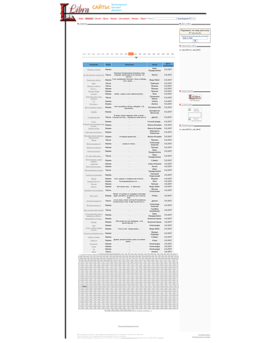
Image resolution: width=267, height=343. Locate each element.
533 (118, 300)
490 (138, 295)
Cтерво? (94, 94)
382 (135, 54)
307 (176, 278)
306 (172, 278)
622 (88, 308)
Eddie (94, 252)
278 (155, 276)
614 (155, 306)
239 (92, 274)
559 (126, 302)
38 (112, 256)
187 (176, 267)
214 (88, 271)
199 (126, 269)
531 (109, 300)
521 (168, 297)
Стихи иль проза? (93, 151)
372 (89, 54)
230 (155, 271)
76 (135, 258)
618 (172, 306)
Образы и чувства (93, 69)
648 (123, 310)
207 (159, 269)
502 (88, 297)
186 (172, 267)
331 (176, 280)
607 (126, 306)
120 (97, 263)
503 (92, 297)
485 (118, 295)
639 (159, 308)
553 (101, 302)
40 (119, 256)
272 (130, 276)
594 (172, 304)
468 (147, 293)
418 (138, 289)
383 (140, 54)
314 (105, 280)
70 (115, 258)
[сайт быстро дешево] (110, 11)
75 (132, 258)
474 (172, 293)
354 (172, 282)
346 (138, 282)
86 (167, 258)
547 (176, 300)
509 (118, 297)
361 (101, 284)
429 (84, 291)
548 (80, 302)
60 (83, 258)
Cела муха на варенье (94, 175)
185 (168, 267)
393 (135, 287)
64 (96, 258)
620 (80, 308)
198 (122, 269)
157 (151, 265)
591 (159, 304)
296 (130, 278)
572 (80, 304)
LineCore (160, 338)
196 (113, 269)
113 (167, 261)
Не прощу (93, 244)
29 (83, 256)
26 (173, 254)
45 (135, 256)
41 (122, 256)
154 (138, 265)
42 (125, 256)
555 (109, 302)
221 (118, 271)
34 (99, 256)
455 (92, 293)
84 (161, 258)
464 (130, 293)
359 (92, 284)
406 (88, 289)
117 (84, 263)
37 (109, 256)
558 (122, 302)
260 (80, 276)
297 (134, 278)
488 (130, 295)
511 (126, 297)
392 (130, 287)
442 (138, 291)
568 (163, 302)
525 (84, 300)
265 (101, 276)
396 (147, 287)
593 (168, 304)
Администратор (204, 335)
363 (109, 284)
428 (80, 291)
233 (168, 271)
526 (88, 300)
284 (80, 278)
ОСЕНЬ (94, 112)
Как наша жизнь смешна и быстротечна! (93, 136)
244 (113, 274)
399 (160, 287)
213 (84, 271)
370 (138, 284)
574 (88, 304)
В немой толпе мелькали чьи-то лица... (94, 125)
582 (122, 304)
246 (122, 274)
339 (109, 282)
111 (159, 261)
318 (122, 280)
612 (147, 306)
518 (155, 297)
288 (97, 278)
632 (130, 308)
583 (126, 304)
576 (97, 304)
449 (168, 291)
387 (158, 54)
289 (101, 278)
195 (109, 269)
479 (92, 295)
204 (147, 269)
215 (92, 271)
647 (119, 310)
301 (151, 278)
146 (105, 265)
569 (168, 302)
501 (84, 297)
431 (92, 291)
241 (101, 274)
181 (151, 267)
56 (171, 256)
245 (118, 274)
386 (154, 54)
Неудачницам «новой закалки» (94, 160)
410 (105, 289)
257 (168, 274)
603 (109, 306)
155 (143, 265)
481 (101, 295)
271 (126, 276)
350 (155, 282)
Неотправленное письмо (94, 170)
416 (130, 289)
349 (151, 282)
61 (86, 258)
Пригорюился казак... (94, 166)
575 (92, 304)
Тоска (94, 246)
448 (163, 291)
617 (168, 306)
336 (97, 282)
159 (159, 265)
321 (134, 280)
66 (102, 258)
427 (176, 289)
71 (119, 258)
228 (147, 271)
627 (109, 308)
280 (163, 276)
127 (126, 263)
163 (176, 265)
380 (126, 54)
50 (151, 256)
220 (113, 271)
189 (84, 269)
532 (113, 300)
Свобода (94, 240)
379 (121, 54)
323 (143, 280)
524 (80, 300)
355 (176, 282)
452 (80, 293)
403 (176, 287)
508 (113, 297)
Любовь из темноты (94, 147)
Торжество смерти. (94, 80)
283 (176, 276)
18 (147, 254)
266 (105, 276)
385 (149, 54)
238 (88, 274)
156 (147, 265)
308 (80, 280)
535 (126, 300)
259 (176, 274)
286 (88, 278)
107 (142, 261)
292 (113, 278)
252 (147, 274)
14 (134, 254)
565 (151, 302)
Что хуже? (94, 196)
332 (80, 282)
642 (172, 308)
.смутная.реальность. (94, 201)
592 (163, 304)
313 (101, 280)
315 (109, 280)
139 (176, 263)
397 (151, 287)
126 (122, 263)
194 (105, 269)
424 (163, 289)
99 (109, 261)
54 (164, 256)
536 (130, 300)
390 (172, 54)
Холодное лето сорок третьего (94, 97)
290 (105, 278)
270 (122, 276)
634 (138, 308)
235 (176, 271)
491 (143, 295)
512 (130, 297)
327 (159, 280)
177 (134, 267)
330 (172, 280)
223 (126, 271)
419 (143, 289)
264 (97, 276)
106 (138, 261)
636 (147, 308)
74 (128, 258)
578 (105, 304)
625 (101, 308)
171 (109, 267)
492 (147, 295)
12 (127, 254)
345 (134, 282)
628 (113, 308)
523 (176, 297)
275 (143, 276)
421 (151, 289)
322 (138, 280)
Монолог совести (93, 86)
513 (134, 297)
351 (159, 282)
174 (122, 267)
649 (127, 310)
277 (151, 276)
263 (92, 276)
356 (80, 284)
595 (176, 304)
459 (109, 293)
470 (155, 293)
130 (138, 263)
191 (92, 269)
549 (84, 302)
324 (147, 280)
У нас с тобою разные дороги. (94, 229)
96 (100, 261)
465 (134, 293)
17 (144, 254)
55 (167, 256)
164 (80, 267)
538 (138, 300)
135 (159, 263)
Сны (93, 225)
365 (118, 284)
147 (109, 265)
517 (151, 297)
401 (168, 287)
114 (171, 261)
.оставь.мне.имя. (94, 117)
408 (97, 289)
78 (141, 258)
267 (109, 276)
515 (143, 297)
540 (147, 300)
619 (176, 306)
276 (147, 276)
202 (138, 269)
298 (138, 278)
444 (147, 291)
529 (101, 300)
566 (155, 302)
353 (168, 282)
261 (84, 276)
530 (105, 300)
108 (146, 261)
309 (84, 280)
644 (106, 310)
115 (175, 261)
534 (122, 300)
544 (163, 300)
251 (143, 274)
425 (168, 289)
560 (130, 302)
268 (113, 276)
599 (92, 306)
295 (126, 278)
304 (163, 278)
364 (113, 284)
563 (143, 302)
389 (167, 54)
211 (176, 269)
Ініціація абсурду (93, 181)
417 (134, 289)
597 (84, 306)
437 (118, 291)
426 (172, 289)
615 (159, 306)
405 (84, 289)
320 (130, 280)
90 (80, 261)
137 (168, 263)
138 (172, 263)
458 (105, 293)
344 (130, 282)
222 (122, 271)
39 (115, 256)
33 (96, 256)
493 (151, 295)
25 (170, 254)
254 (155, 274)
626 (105, 308)
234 (172, 271)
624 (97, 308)
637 (151, 308)
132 (147, 263)
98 (106, 261)
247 (126, 274)
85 (164, 258)
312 (97, 280)
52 (158, 256)
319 (126, 280)
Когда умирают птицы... (94, 107)
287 (92, 278)
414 (122, 289)
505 (101, 297)
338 (105, 282)
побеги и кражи (94, 237)
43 (128, 256)
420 (147, 289)
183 (159, 267)
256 (163, 274)
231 (159, 271)
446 (155, 291)
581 (118, 304)
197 (118, 269)
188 (80, 269)
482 (105, 295)
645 (110, 310)
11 (124, 254)
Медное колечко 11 (94, 205)
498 (172, 295)
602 (105, 306)
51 (154, 256)
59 (80, 258)
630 (122, 308)
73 (125, 258)
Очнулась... (94, 104)
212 (80, 271)
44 (132, 256)
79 (145, 258)
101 (117, 261)
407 (92, 289)
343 (126, 282)
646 (115, 310)
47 (141, 256)
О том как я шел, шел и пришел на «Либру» (93, 215)
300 (147, 278)
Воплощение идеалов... (93, 219)
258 (172, 274)
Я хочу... (94, 89)
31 (89, 256)
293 (118, 278)
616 (163, 306)
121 (101, 263)
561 (134, 302)
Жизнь (93, 140)
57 (174, 256)
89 (177, 258)
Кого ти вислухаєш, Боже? (94, 210)
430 (88, 291)
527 (92, 300)
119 (92, 263)
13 (131, 254)
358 (88, 284)
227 (143, 271)
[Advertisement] (128, 36)
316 (113, 280)
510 (122, 297)
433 (101, 291)
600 (97, 306)
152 (130, 265)
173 (118, 267)
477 (84, 295)
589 (151, 304)
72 (122, 258)
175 (126, 267)
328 (163, 280)
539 (143, 300)
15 (137, 254)
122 (105, 263)
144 (97, 265)
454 (88, 293)
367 (126, 284)
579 (109, 304)
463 (126, 293)
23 (163, 254)
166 (88, 267)
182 (155, 267)
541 (151, 300)
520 (163, 297)
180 (147, 267)
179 (143, 267)
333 (84, 282)
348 (147, 282)
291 (109, 278)
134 (155, 263)
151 (126, 265)
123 (109, 263)
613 (151, 306)
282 (172, 276)
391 (126, 287)
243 (109, 274)
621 (84, 308)
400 (164, 287)
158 (155, 265)
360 (97, 284)
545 (168, 300)
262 (88, 276)
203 (143, 269)
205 (151, 269)
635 (143, 308)
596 (80, 306)
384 (144, 54)
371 (84, 54)
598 (88, 306)
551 (92, 302)
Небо (94, 83)
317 (118, 280)
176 (130, 267)
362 (105, 284)
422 (155, 289)
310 (88, 280)
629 (118, 308)
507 (109, 297)
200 (130, 269)
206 (155, 269)
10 (121, 254)
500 (80, 297)
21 (157, 254)
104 (130, 261)
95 (96, 261)
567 (159, 302)
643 (176, 308)
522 (172, 297)
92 (87, 261)
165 (84, 267)
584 (130, 304)
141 (84, 265)
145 (101, 265)
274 (138, 276)
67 (106, 258)
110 (155, 261)
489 (134, 295)
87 (171, 258)
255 (159, 274)
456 (97, 293)
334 (88, 282)
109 (150, 261)
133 (151, 263)
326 (155, 280)
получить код (195, 100)
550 (88, 302)
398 (156, 287)
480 (97, 295)
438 (122, 291)
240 (97, 274)
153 (134, 265)
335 (92, 282)
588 (147, 304)
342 (122, 282)
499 (176, 295)
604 (113, 306)
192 (97, 269)
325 (151, 280)
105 (134, 261)
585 (134, 304)
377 (112, 54)
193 (101, 269)
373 (93, 54)
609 (134, 306)
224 (130, 271)
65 (99, 258)
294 (122, 278)
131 (143, 263)
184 (163, 267)
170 (105, 267)
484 (113, 295)
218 (105, 271)
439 (126, 291)
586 (138, 304)
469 (151, 293)
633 (134, 308)
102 (121, 261)
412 (113, 289)
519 (159, 297)
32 (93, 256)
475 (176, 293)
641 (168, 308)
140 (80, 265)
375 (103, 54)
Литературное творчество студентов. (195, 36)
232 (163, 271)
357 (84, 284)
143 (92, 265)
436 (113, 291)
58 (177, 256)
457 (101, 293)
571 (176, 302)
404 (80, 289)
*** (93, 101)
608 (130, 306)
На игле (94, 184)
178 (138, 267)
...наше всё (94, 164)
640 (163, 308)
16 (140, 254)
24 (166, 254)
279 (159, 276)
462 (122, 293)
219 (109, 271)
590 (155, 304)
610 (138, 306)
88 (174, 258)
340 (113, 282)
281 (168, 276)
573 (84, 304)
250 (138, 274)
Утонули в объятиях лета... (94, 233)
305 (168, 278)
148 (113, 265)
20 (153, 254)
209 (168, 269)
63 (93, 258)
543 (159, 300)
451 (176, 291)
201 (134, 269)
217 (101, 271)
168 (97, 267)
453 (84, 293)
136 (163, 263)
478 (88, 295)
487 (126, 295)
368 (130, 284)
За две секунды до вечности (93, 75)
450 (172, 291)
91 (84, 261)
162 (172, 265)
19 (150, 254)
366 (122, 284)
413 (118, 289)
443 (143, 291)
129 (134, 263)
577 (101, 304)
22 (160, 254)
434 (105, 291)
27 (176, 254)
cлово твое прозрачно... (94, 132)
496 (163, 295)
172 (113, 267)
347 (143, 282)
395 (143, 287)
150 (122, 265)
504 (97, 297)
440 (130, 291)
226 (138, 271)
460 (113, 293)
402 (172, 287)
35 (102, 256)
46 (138, 256)
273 (134, 276)
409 (101, 289)
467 (143, 293)
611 (143, 306)
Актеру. (94, 187)
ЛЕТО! (93, 179)
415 (126, 289)
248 (130, 274)
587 (143, 304)
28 (80, 256)
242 (105, 274)
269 (118, 276)
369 (134, 284)
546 (172, 300)
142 (88, 265)
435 (109, 291)
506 (105, 297)
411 (109, 289)
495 (159, 295)
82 (154, 258)
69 (112, 258)
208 (163, 269)
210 (172, 269)
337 (101, 282)
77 (138, 258)
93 (90, 261)
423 (159, 289)
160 (163, 265)
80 (148, 258)
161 (168, 265)
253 (151, 274)
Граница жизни (93, 128)
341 (118, 282)
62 (89, 258)
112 (163, 261)
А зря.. (93, 122)
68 (109, 258)
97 (103, 261)
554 (105, 302)
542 (155, 300)
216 (97, 271)
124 (113, 263)
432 (97, 291)
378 (116, 54)
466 (138, 293)
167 (92, 267)
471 (159, 293)
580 (113, 304)
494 (155, 295)
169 (101, 267)
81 (151, 258)
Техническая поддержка (201, 337)
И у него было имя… (94, 156)
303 (159, 278)
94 (93, 261)
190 (88, 269)
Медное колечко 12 (94, 144)
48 (145, 256)
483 (109, 295)
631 (126, 308)
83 (158, 258)
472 (163, 293)
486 (122, 295)
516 (147, 297)
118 (88, 263)
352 (163, 282)
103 (125, 261)
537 (134, 300)
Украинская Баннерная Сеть (128, 326)
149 (118, 265)
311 (92, 280)
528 (97, 300)
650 (131, 310)
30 (86, 256)
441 (134, 291)
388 (163, 54)
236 (80, 274)
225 (134, 271)
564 (147, 302)
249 (134, 274)
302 (155, 278)
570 (172, 302)
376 (107, 54)
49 (148, 256)
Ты (94, 249)
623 (92, 308)
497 (168, 295)
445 (151, 291)
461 (118, 293)
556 (113, 302)
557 (118, 302)
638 (155, 308)
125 (118, 263)
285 (84, 278)
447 (159, 291)
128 (130, 263)
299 (143, 278)
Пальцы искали (93, 91)
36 (106, 256)
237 (84, 274)
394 (139, 287)
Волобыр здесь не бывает (94, 190)
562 (138, 302)
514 (138, 297)
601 (101, 306)
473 (168, 293)
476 (80, 295)
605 (118, 306)
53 (161, 256)
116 (80, 263)
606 (122, 306)
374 (98, 54)
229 (151, 271)
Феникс (94, 222)
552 (97, 302)
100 (113, 261)
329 (168, 280)
